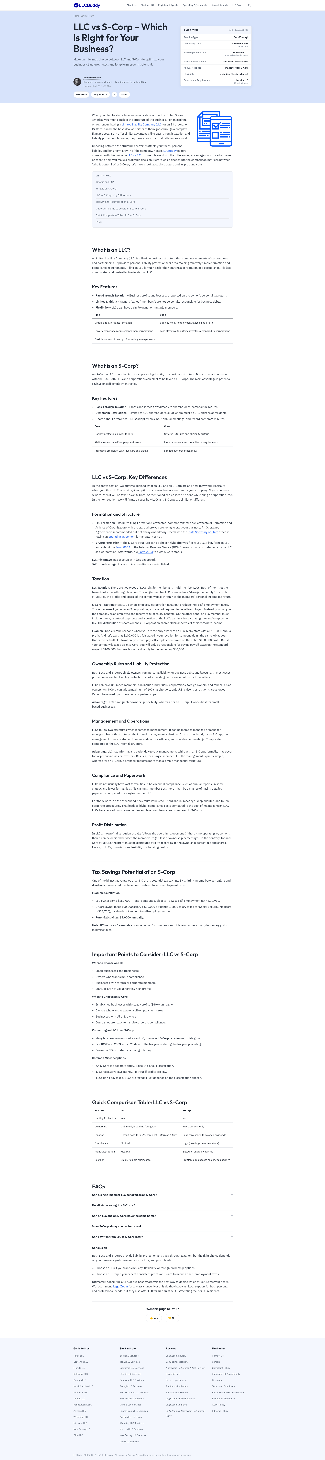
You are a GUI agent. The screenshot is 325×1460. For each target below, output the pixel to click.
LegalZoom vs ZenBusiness (180, 1398)
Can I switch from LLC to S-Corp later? (117, 1237)
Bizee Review (173, 1374)
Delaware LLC (80, 1374)
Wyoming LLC (80, 1417)
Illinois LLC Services (130, 1404)
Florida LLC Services (130, 1374)
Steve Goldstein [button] (92, 77)
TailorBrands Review (177, 1392)
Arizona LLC (79, 1410)
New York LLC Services (132, 1398)
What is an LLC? (105, 182)
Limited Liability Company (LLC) (142, 124)
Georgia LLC (79, 1380)
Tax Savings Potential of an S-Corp (115, 201)
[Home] (87, 5)
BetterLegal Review (176, 1380)
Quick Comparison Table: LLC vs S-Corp (118, 215)
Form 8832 (123, 547)
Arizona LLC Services (131, 1417)
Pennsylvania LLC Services (134, 1410)
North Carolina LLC (83, 1386)
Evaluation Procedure (223, 1398)
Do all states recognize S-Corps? (113, 1205)
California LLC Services (132, 1367)
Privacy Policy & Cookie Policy (228, 1392)
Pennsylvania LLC (82, 1404)
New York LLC (80, 1392)
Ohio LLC (78, 1435)
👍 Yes (154, 1318)
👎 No (171, 1318)
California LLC (80, 1361)
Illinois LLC (79, 1398)
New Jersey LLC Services (133, 1435)
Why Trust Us (100, 94)
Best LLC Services (129, 1355)
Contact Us (218, 1355)
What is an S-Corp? (106, 188)
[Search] (249, 5)
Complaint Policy (221, 1367)
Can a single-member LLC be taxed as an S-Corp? (124, 1195)
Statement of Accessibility (226, 1374)
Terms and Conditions (223, 1386)
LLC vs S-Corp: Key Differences (113, 195)
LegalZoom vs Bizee (176, 1404)
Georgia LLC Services (131, 1386)
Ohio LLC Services (129, 1441)
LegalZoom (120, 1286)
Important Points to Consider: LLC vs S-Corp (121, 208)
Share (124, 94)
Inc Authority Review (177, 1386)
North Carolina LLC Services (134, 1392)
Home (76, 15)
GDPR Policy (218, 1404)
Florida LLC (79, 1367)
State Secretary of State (203, 532)
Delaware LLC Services (132, 1380)
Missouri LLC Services (131, 1429)
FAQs (99, 221)
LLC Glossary (87, 15)
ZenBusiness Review (177, 1361)
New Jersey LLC (81, 1429)
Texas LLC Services (130, 1361)
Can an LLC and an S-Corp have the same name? (124, 1216)
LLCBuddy (170, 151)
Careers (216, 1361)
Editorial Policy (220, 1410)
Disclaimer (217, 1380)
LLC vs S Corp (136, 155)
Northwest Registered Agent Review (185, 1367)
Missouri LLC (80, 1423)
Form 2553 (145, 552)
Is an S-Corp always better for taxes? (116, 1226)
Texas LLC (78, 1355)
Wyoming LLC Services (132, 1423)
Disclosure (81, 94)
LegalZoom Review (176, 1355)
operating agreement (122, 536)
